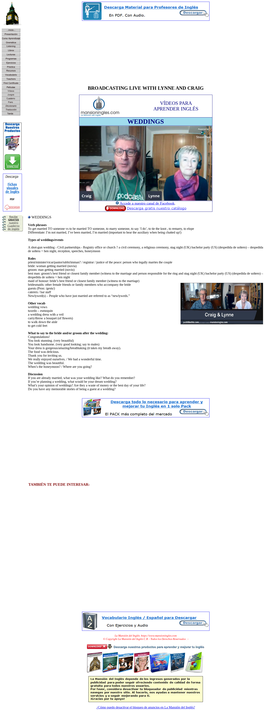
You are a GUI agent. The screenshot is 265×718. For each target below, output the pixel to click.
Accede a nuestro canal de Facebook (147, 203)
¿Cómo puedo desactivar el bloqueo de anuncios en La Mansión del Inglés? (145, 707)
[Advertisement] (145, 53)
